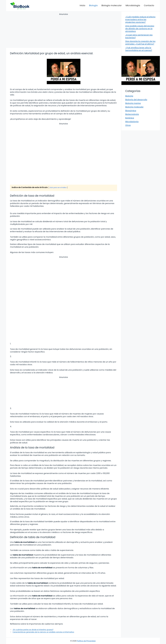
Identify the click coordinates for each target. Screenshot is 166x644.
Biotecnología (132, 114)
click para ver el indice (58, 187)
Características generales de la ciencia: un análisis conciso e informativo (43, 632)
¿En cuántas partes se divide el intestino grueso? (33, 629)
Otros (128, 125)
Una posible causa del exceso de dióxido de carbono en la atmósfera (139, 28)
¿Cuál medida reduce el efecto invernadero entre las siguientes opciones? (140, 19)
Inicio (82, 5)
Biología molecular (111, 5)
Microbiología (133, 5)
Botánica (129, 118)
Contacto (149, 5)
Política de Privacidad (86, 641)
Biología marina (133, 103)
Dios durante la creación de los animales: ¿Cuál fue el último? (140, 42)
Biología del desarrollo (136, 99)
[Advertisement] (63, 31)
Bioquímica (130, 110)
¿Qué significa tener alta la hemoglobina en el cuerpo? (138, 49)
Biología (93, 5)
